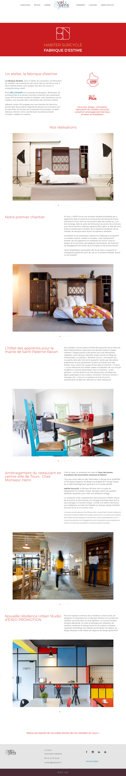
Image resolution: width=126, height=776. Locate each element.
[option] (63, 167)
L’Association (25, 5)
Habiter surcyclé (107, 5)
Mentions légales (92, 761)
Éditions (37, 5)
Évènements (80, 5)
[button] (55, 205)
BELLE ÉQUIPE (16, 93)
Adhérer (47, 5)
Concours (93, 5)
